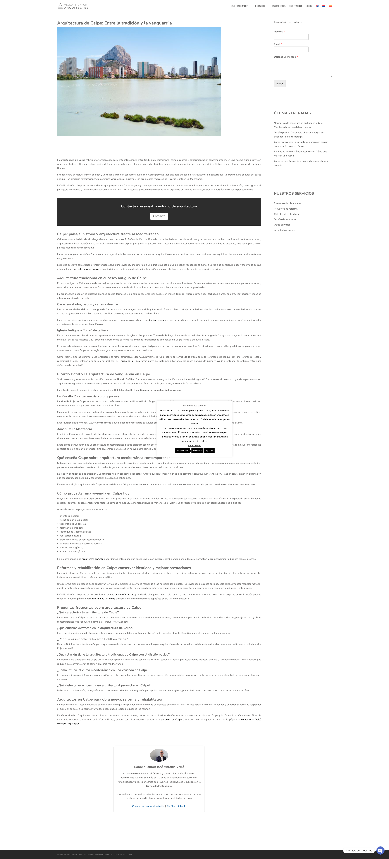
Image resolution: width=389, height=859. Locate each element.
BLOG (309, 6)
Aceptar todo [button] (182, 450)
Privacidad (109, 854)
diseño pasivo (156, 320)
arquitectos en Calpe (93, 559)
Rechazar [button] (197, 450)
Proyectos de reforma (286, 208)
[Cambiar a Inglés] (317, 8)
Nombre (279, 31)
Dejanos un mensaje (286, 57)
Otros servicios (282, 224)
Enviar (279, 83)
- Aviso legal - (119, 854)
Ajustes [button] (209, 450)
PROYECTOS (278, 6)
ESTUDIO (260, 6)
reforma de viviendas (103, 598)
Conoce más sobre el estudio (148, 806)
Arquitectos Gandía (284, 230)
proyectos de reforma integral (123, 594)
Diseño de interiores (285, 219)
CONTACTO (295, 6)
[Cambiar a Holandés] (323, 8)
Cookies (128, 854)
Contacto (159, 216)
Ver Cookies (194, 445)
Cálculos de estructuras (287, 214)
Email (278, 44)
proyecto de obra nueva (86, 269)
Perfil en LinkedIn (176, 806)
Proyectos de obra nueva (287, 203)
